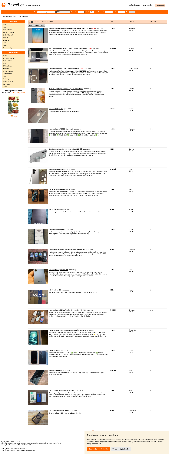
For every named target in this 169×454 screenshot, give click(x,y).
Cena (111, 21)
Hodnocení (16, 443)
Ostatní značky (7, 48)
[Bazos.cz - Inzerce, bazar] (12, 6)
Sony (4, 43)
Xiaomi (5, 45)
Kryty (4, 76)
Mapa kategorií (5, 448)
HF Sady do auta (8, 71)
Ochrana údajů (44, 443)
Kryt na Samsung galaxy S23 (58, 189)
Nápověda (4, 443)
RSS (50, 443)
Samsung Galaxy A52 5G (57, 229)
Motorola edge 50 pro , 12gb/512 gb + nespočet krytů (66, 89)
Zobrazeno (153, 21)
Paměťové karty (8, 81)
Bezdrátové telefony (9, 58)
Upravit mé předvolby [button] (120, 449)
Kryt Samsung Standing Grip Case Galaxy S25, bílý (65, 149)
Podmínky (35, 443)
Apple (4, 24)
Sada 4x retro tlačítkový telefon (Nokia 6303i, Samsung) (67, 250)
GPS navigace (7, 66)
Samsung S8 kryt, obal (56, 109)
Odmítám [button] (104, 449)
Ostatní (5, 86)
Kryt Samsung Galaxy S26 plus (59, 410)
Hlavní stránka (7, 16)
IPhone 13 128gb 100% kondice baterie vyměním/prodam (67, 330)
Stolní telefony (7, 84)
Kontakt (23, 443)
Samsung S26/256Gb (55, 370)
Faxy (4, 63)
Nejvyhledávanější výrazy (19, 448)
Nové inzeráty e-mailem (36, 25)
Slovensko (19, 450)
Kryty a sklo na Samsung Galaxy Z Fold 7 (62, 390)
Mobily (15, 16)
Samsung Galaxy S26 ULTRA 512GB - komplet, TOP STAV (67, 310)
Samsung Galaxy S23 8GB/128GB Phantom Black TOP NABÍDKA (70, 28)
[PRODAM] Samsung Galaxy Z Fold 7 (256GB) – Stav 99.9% (68, 48)
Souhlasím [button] (93, 449)
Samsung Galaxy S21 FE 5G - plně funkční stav (64, 68)
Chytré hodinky (7, 74)
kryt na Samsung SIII (55, 209)
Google (5, 27)
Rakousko (31, 450)
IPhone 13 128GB (54, 350)
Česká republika (10, 450)
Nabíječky (6, 79)
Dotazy (10, 443)
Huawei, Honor (7, 30)
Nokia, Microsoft (8, 35)
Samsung (6, 40)
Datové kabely (7, 61)
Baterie (5, 55)
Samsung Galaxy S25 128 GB (58, 270)
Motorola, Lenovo (8, 32)
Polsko (25, 450)
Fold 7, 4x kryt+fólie (55, 290)
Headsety (6, 68)
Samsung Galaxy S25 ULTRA (58, 169)
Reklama (29, 443)
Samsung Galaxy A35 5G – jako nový (61, 129)
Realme (5, 37)
